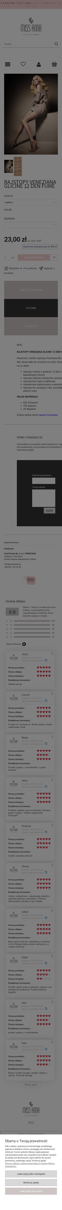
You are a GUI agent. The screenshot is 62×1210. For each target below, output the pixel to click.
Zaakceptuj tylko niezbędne (31, 1174)
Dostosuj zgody (31, 1182)
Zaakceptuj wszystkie (31, 1191)
